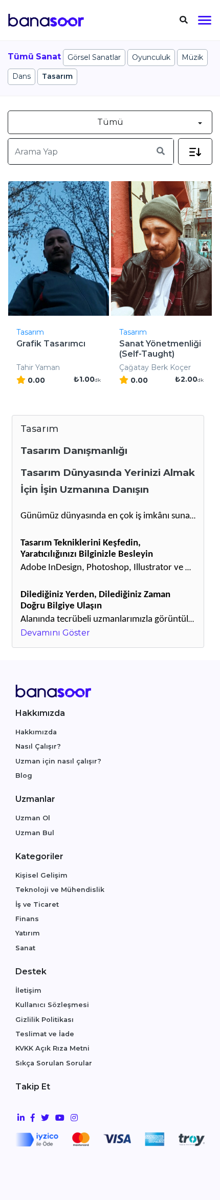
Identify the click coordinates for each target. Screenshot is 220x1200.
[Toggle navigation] (184, 20)
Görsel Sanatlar (94, 57)
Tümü (110, 122)
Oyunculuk (151, 57)
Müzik (192, 57)
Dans (21, 76)
